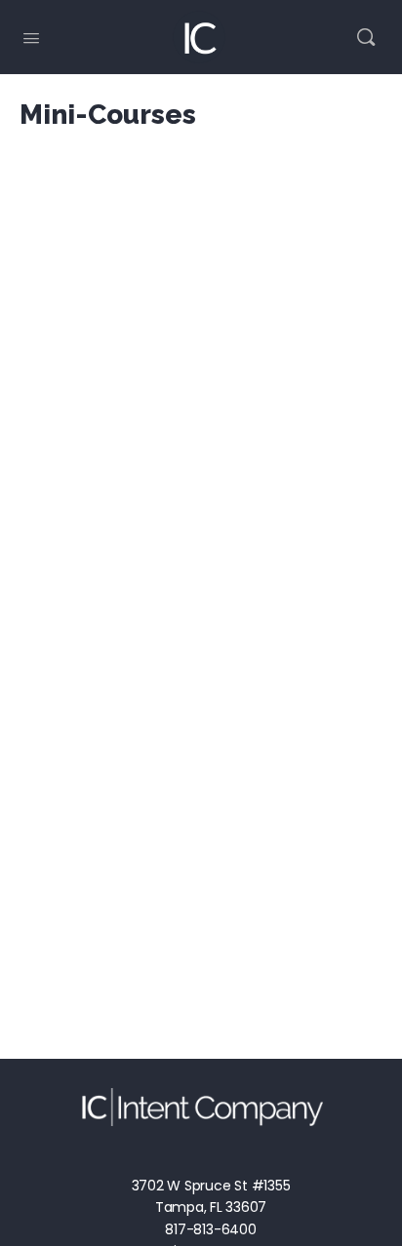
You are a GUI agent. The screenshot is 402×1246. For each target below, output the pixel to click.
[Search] (366, 37)
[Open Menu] (31, 36)
